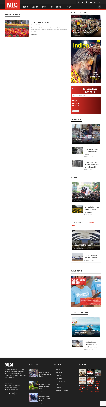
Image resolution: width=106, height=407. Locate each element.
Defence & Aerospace (79, 312)
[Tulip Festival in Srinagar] (17, 28)
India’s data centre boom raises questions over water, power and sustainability (92, 164)
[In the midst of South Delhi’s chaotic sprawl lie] (82, 372)
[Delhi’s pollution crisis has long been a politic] (98, 372)
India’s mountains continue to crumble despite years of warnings (92, 151)
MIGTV (51, 7)
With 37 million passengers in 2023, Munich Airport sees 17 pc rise (85, 245)
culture (59, 378)
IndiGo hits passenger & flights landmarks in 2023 (91, 256)
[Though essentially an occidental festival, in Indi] (90, 388)
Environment (76, 119)
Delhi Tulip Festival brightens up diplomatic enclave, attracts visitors (92, 209)
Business (59, 369)
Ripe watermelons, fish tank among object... (44, 386)
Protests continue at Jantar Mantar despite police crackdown (85, 197)
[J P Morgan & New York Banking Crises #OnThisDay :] (90, 372)
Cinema (58, 387)
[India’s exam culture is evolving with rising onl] (98, 380)
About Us (25, 7)
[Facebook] (78, 2)
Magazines (34, 7)
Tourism (59, 375)
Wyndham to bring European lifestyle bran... (44, 398)
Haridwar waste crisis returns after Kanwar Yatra (84, 138)
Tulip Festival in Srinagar (41, 22)
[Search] (99, 7)
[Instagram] (95, 2)
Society (59, 384)
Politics (59, 372)
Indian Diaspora (62, 390)
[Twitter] (83, 2)
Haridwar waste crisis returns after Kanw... (45, 374)
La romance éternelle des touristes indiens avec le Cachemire (85, 32)
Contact (59, 7)
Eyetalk (74, 177)
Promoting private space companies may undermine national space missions (91, 344)
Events (44, 7)
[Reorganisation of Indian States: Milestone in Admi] (90, 380)
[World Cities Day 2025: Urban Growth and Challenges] (82, 388)
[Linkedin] (91, 2)
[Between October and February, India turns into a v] (82, 380)
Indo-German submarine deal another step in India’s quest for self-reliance (86, 331)
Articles (68, 7)
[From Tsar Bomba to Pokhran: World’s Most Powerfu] (98, 388)
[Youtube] (87, 2)
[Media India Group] (12, 4)
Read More (34, 34)
